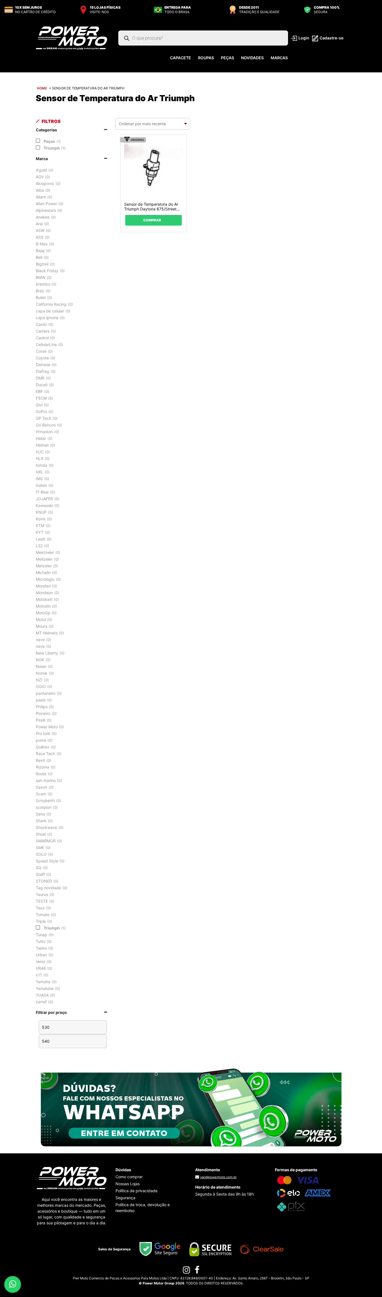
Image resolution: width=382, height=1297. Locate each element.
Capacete (180, 57)
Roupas (206, 57)
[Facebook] (197, 1271)
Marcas (279, 57)
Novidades (252, 57)
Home (42, 88)
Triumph (52, 148)
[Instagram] (186, 1271)
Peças (227, 57)
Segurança (125, 1197)
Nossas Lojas (127, 1183)
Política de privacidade (136, 1190)
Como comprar (129, 1176)
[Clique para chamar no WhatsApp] (191, 1107)
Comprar (152, 220)
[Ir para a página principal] (71, 38)
